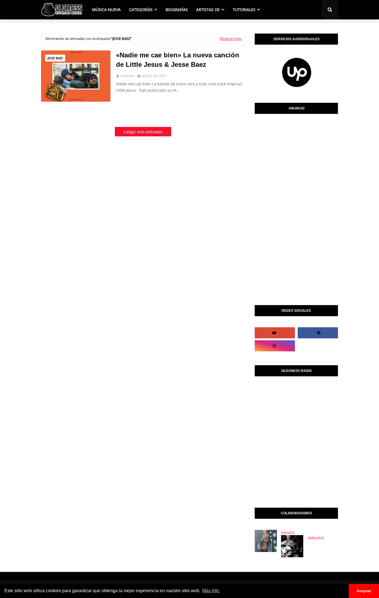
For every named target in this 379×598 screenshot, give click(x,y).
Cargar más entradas (143, 131)
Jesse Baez (55, 58)
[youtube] (274, 332)
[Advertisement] (296, 208)
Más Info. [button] (211, 590)
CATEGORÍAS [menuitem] (141, 9)
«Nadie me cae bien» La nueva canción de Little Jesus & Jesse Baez (177, 59)
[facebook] (318, 332)
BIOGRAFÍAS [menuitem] (177, 9)
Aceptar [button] (364, 591)
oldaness (127, 75)
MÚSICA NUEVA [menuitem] (106, 9)
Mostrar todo (231, 38)
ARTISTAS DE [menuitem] (208, 9)
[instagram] (274, 345)
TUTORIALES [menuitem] (244, 9)
